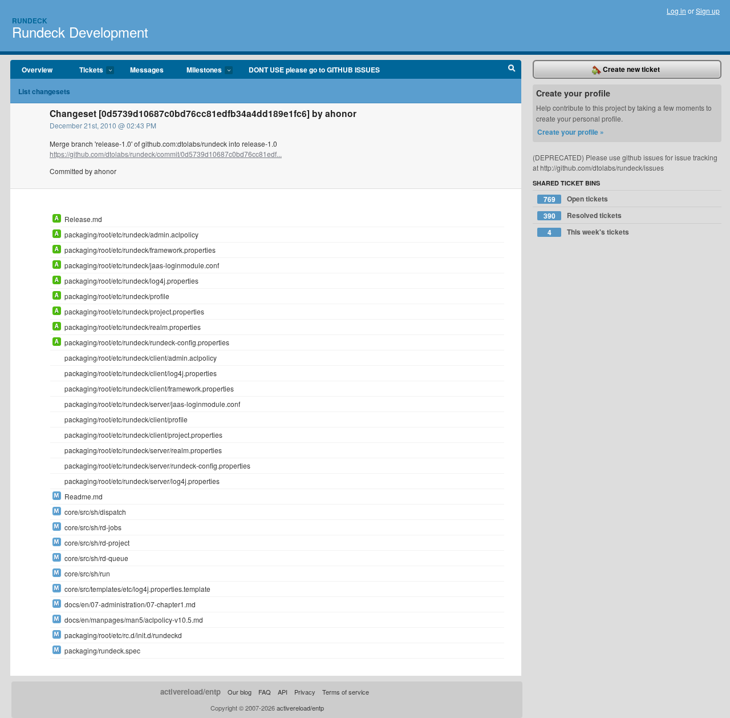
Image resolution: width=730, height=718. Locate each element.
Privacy (304, 691)
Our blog (240, 691)
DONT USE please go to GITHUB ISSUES (314, 69)
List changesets (44, 91)
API (282, 691)
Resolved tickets (583, 215)
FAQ (264, 691)
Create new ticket (630, 69)
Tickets (85, 70)
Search (511, 69)
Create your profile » (570, 132)
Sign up (708, 10)
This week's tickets (589, 232)
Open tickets (576, 198)
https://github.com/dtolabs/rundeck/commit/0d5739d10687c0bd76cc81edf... (166, 154)
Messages (147, 69)
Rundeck (29, 20)
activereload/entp (190, 691)
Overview (37, 69)
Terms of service (345, 691)
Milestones (198, 70)
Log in (676, 10)
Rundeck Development (80, 32)
